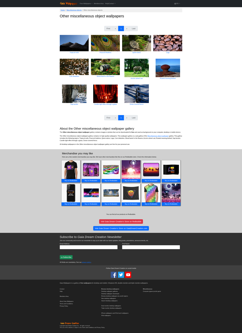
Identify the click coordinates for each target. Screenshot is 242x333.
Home (63, 10)
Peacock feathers (105, 52)
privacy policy (86, 262)
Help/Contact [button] (109, 3)
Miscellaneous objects (74, 10)
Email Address (64, 244)
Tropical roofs (74, 52)
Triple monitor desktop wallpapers (111, 308)
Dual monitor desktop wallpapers (111, 305)
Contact (62, 289)
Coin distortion (74, 76)
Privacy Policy (64, 306)
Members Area (99, 3)
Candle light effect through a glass (105, 104)
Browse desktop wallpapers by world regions (114, 296)
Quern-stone (136, 52)
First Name (126, 244)
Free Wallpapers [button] (85, 3)
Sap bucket (74, 104)
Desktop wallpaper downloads (110, 293)
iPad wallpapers (106, 315)
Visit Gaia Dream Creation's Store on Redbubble (121, 221)
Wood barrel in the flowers (105, 76)
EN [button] (177, 3)
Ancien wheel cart (137, 78)
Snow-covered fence (136, 104)
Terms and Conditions (66, 303)
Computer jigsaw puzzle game (152, 291)
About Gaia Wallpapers (66, 301)
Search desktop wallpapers (109, 300)
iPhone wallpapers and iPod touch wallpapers (114, 313)
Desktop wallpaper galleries (109, 291)
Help (61, 291)
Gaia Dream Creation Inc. (72, 325)
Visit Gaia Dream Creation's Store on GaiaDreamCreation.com (121, 228)
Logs (167, 52)
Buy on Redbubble (71, 180)
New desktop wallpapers (108, 298)
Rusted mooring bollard (168, 78)
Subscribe (66, 257)
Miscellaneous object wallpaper (158, 136)
